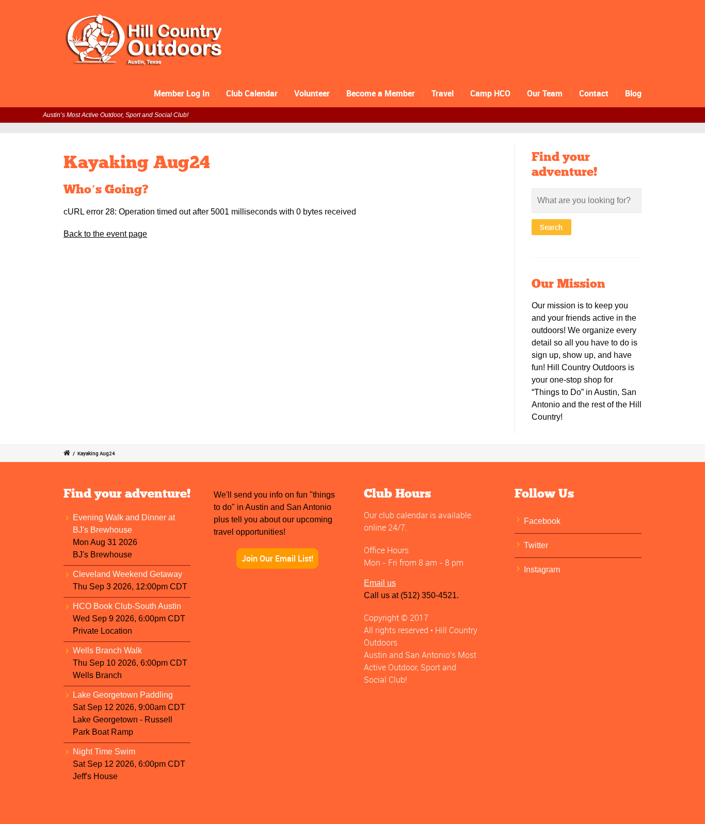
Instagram (542, 569)
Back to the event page (105, 233)
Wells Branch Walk (107, 650)
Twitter (536, 545)
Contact (593, 93)
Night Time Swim (104, 751)
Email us (380, 583)
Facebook (542, 521)
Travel (442, 93)
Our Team (545, 93)
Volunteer (312, 93)
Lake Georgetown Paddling (123, 694)
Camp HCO (490, 93)
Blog (633, 93)
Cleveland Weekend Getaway (127, 574)
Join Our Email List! (277, 558)
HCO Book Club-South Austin (127, 606)
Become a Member (380, 93)
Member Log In (182, 93)
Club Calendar (252, 93)
